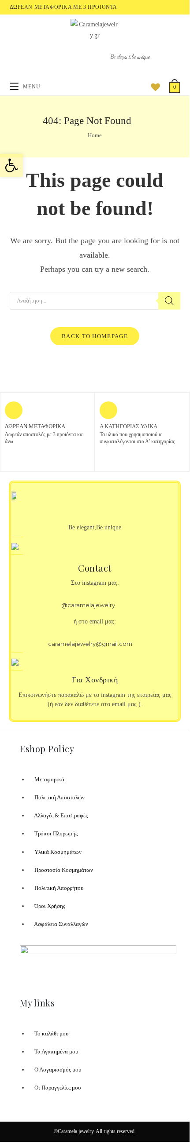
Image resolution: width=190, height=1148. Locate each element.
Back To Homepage (95, 336)
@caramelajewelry (88, 605)
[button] (11, 165)
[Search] (169, 301)
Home (95, 135)
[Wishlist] (152, 86)
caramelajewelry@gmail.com (90, 643)
